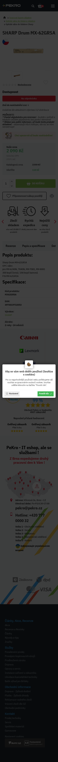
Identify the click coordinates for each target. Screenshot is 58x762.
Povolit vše (44, 393)
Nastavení (13, 393)
